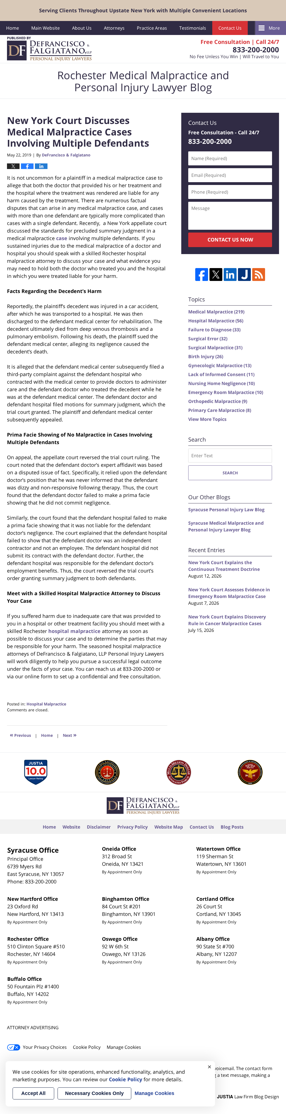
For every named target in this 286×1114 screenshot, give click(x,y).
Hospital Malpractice (46, 704)
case (61, 238)
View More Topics (207, 419)
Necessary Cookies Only (94, 1093)
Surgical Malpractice (215, 347)
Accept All (33, 1093)
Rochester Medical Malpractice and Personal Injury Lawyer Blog (49, 49)
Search (230, 472)
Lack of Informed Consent (221, 374)
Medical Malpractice (216, 312)
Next (70, 734)
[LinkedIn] (230, 274)
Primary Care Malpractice (219, 410)
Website (71, 827)
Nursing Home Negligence (221, 383)
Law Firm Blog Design (248, 1097)
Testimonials (192, 28)
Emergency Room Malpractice (225, 392)
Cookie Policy (87, 1047)
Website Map (168, 827)
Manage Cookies (124, 1047)
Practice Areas (152, 28)
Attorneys (114, 28)
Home (12, 28)
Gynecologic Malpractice (219, 365)
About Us (82, 28)
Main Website (45, 28)
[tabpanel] (35, 772)
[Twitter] (215, 274)
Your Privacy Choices (45, 1047)
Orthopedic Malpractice (217, 401)
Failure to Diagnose (214, 330)
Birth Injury (205, 356)
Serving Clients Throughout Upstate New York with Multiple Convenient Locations (143, 10)
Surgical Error (207, 339)
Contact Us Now (230, 239)
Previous (20, 734)
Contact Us (230, 28)
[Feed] (258, 274)
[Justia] (244, 274)
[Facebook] (201, 274)
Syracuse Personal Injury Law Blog (226, 509)
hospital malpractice (74, 631)
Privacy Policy (132, 827)
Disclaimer (99, 827)
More (274, 28)
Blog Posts (232, 827)
